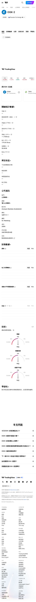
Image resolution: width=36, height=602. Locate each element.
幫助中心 (21, 545)
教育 (3, 585)
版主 (3, 578)
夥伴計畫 (21, 596)
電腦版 (3, 564)
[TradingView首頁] (6, 2)
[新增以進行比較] (18, 92)
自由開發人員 (5, 596)
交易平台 (21, 588)
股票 (3, 514)
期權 (3, 553)
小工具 (20, 580)
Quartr (25, 499)
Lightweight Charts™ (24, 584)
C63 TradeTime (23, 557)
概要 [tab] (3, 31)
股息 (3, 543)
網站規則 (4, 577)
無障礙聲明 (22, 570)
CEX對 (3, 521)
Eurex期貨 (21, 532)
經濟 (3, 539)
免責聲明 (21, 564)
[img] (22, 17)
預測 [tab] (27, 31)
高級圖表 (21, 586)
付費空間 (4, 598)
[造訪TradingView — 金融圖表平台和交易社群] (8, 69)
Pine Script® (5, 557)
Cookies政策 (22, 568)
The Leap (21, 525)
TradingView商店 (23, 553)
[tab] (28, 248)
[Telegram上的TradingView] (23, 482)
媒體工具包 (22, 548)
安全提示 (21, 571)
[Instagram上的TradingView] (15, 482)
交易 (3, 584)
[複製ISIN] (14, 238)
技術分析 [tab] (21, 31)
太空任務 (21, 541)
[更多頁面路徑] (7, 7)
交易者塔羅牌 (22, 555)
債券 (3, 518)
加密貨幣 (4, 520)
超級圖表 (4, 509)
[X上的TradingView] (3, 482)
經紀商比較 (22, 523)
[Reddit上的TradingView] (31, 482)
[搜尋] (22, 2)
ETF (3, 516)
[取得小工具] (32, 326)
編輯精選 (4, 587)
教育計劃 (21, 598)
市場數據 (21, 513)
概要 (20, 520)
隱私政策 (21, 566)
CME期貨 (21, 530)
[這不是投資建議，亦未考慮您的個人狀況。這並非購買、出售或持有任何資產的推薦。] (13, 330)
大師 (3, 594)
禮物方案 (21, 514)
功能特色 (21, 509)
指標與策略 (5, 592)
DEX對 (3, 523)
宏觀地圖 (4, 555)
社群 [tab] (15, 31)
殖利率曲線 (5, 552)
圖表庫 (20, 582)
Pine (3, 525)
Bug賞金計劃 (22, 573)
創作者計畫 (5, 575)
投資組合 (4, 550)
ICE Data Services (13, 489)
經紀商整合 (22, 595)
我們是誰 (21, 539)
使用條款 (21, 562)
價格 (20, 511)
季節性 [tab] (32, 31)
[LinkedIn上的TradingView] (19, 482)
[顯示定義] (5, 111)
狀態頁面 (21, 575)
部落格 (20, 543)
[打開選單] (2, 2)
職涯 (20, 546)
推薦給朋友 (5, 573)
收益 (3, 541)
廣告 (20, 593)
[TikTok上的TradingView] (27, 482)
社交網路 (4, 569)
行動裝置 (4, 562)
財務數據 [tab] (9, 31)
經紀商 (20, 521)
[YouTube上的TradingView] (11, 482)
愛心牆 (3, 571)
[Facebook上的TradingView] (7, 482)
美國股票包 (22, 534)
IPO (3, 545)
